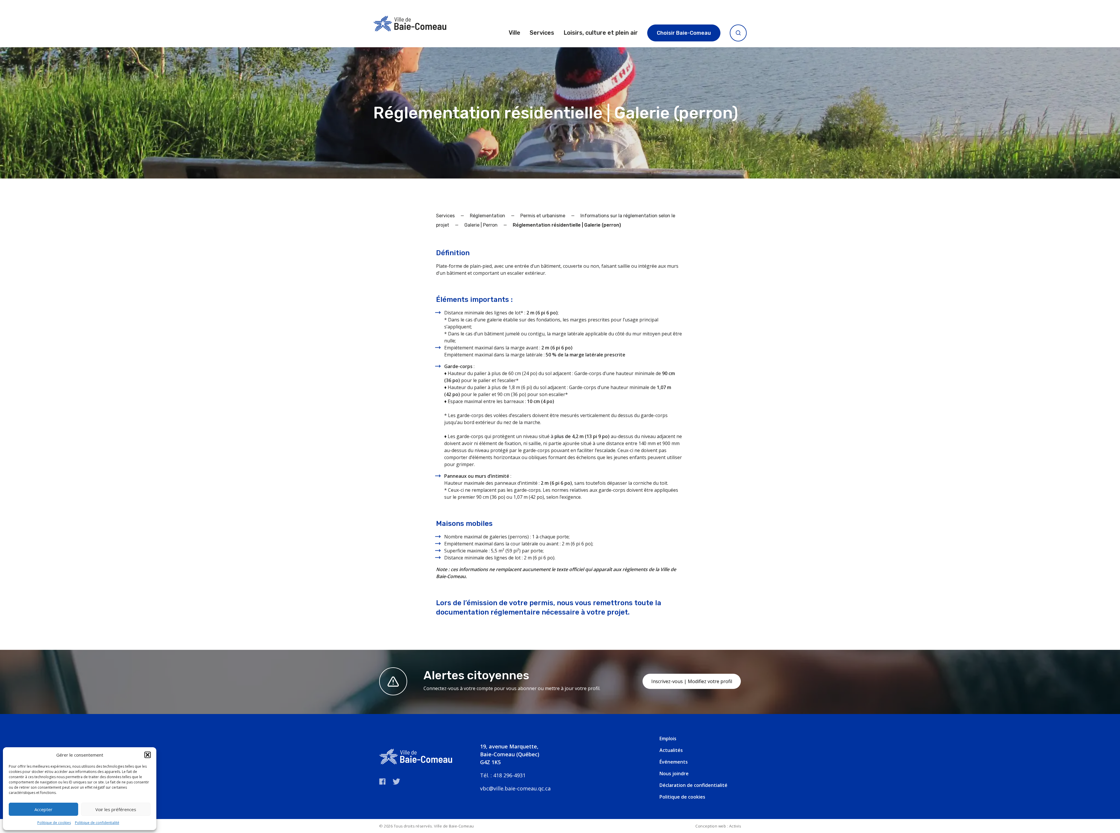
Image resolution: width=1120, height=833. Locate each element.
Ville (514, 32)
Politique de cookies (54, 822)
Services (542, 32)
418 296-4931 (509, 775)
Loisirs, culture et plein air (601, 32)
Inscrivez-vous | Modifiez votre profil (691, 681)
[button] (147, 755)
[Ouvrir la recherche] (738, 32)
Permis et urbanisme (542, 215)
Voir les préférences (115, 809)
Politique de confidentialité (97, 822)
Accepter (43, 809)
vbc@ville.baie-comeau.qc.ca (515, 788)
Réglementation (487, 215)
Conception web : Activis (718, 826)
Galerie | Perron (481, 225)
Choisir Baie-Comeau (684, 33)
